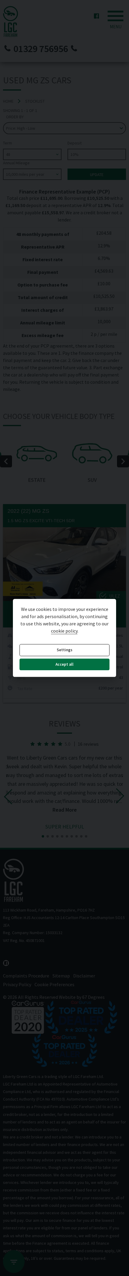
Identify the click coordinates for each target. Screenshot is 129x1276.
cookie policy (64, 631)
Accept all (65, 664)
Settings (64, 650)
